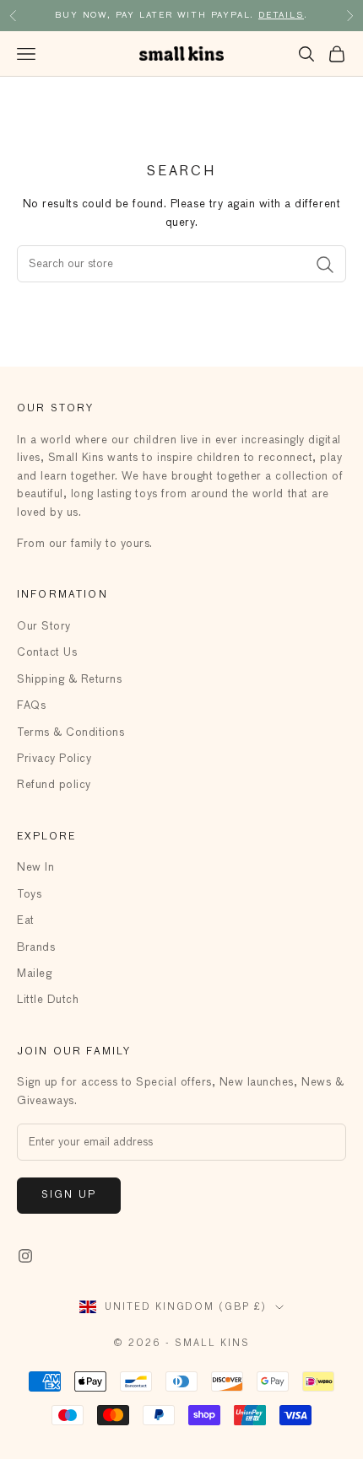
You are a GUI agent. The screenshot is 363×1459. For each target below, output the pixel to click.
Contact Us (47, 652)
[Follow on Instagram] (25, 1255)
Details (281, 15)
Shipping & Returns (69, 679)
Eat (26, 920)
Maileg (34, 973)
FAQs (31, 705)
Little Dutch (48, 1000)
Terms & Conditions (70, 732)
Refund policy (54, 785)
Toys (29, 894)
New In (35, 867)
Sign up (68, 1195)
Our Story (44, 626)
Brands (36, 947)
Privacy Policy (54, 759)
